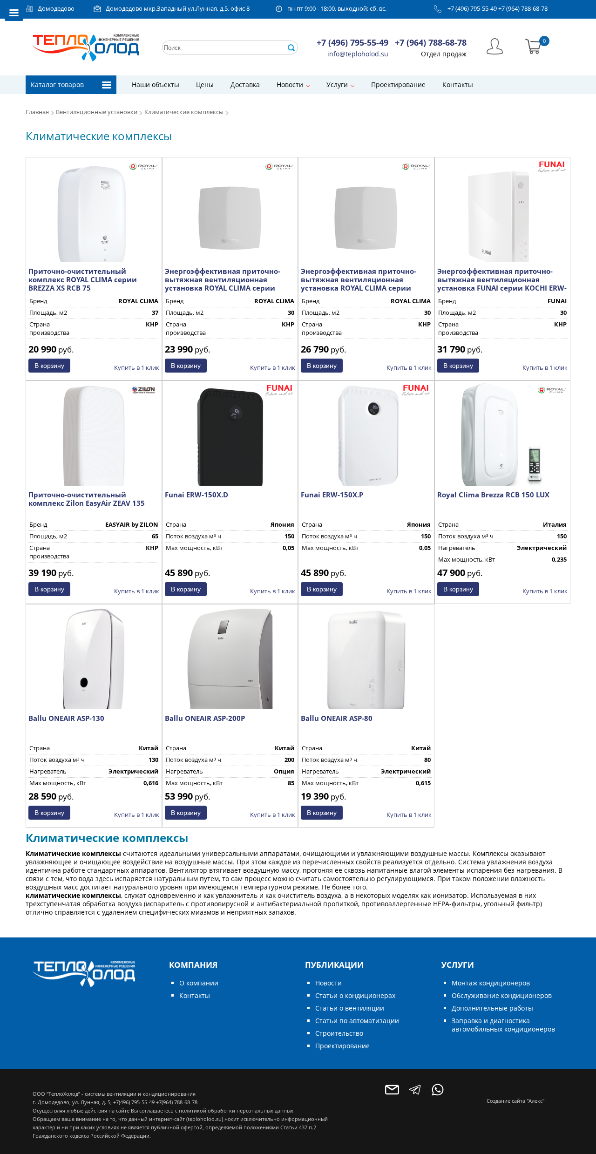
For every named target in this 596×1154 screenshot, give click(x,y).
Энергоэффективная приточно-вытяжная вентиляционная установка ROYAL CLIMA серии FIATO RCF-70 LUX (358, 283)
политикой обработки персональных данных (236, 1110)
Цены (205, 84)
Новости (290, 84)
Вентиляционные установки (96, 112)
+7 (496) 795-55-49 (472, 9)
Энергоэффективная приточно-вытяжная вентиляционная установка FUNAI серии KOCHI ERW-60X (502, 283)
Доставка (245, 84)
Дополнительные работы (492, 1008)
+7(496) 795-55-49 (134, 1102)
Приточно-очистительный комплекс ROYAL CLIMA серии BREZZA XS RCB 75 (82, 279)
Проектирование (398, 84)
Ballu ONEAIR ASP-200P (205, 718)
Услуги (337, 84)
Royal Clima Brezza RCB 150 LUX (493, 494)
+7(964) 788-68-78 (176, 1102)
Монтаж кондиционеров (491, 982)
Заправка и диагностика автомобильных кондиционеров (503, 1024)
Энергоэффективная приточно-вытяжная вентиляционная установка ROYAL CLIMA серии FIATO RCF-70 (222, 283)
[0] (533, 45)
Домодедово (56, 9)
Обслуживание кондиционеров (502, 995)
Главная (37, 112)
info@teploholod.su (357, 53)
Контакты (457, 84)
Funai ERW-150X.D (196, 494)
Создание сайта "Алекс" (515, 1100)
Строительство (339, 1033)
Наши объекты (155, 84)
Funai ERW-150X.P (332, 494)
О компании (198, 982)
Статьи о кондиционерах (355, 995)
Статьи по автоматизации (357, 1020)
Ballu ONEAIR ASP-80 (336, 718)
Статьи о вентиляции (349, 1008)
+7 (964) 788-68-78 (523, 9)
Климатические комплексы (184, 112)
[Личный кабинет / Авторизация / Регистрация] (495, 45)
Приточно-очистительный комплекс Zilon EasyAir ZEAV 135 (86, 499)
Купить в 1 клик (136, 367)
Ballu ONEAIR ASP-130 (66, 718)
